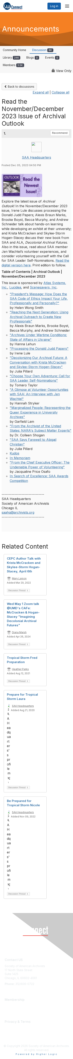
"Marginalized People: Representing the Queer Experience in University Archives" (40, 412)
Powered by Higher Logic (37, 1054)
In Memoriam (20, 458)
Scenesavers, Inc (43, 287)
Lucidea (15, 287)
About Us (11, 1028)
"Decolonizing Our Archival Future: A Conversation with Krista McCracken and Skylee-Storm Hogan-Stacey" (38, 362)
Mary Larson (19, 578)
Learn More (12, 1006)
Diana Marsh (19, 632)
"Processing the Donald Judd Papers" (39, 348)
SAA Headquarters (36, 157)
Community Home (14, 50)
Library (11, 57)
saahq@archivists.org (18, 512)
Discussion (42, 50)
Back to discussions (20, 86)
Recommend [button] (60, 132)
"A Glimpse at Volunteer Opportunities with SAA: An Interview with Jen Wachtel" (39, 394)
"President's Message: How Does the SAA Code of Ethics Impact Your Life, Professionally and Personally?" (39, 298)
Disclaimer (11, 1032)
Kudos (14, 453)
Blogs (32, 57)
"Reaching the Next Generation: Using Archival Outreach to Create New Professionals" (39, 316)
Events (51, 57)
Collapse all (60, 92)
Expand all (41, 92)
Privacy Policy (14, 1036)
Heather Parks (20, 669)
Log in (54, 6)
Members (13, 65)
